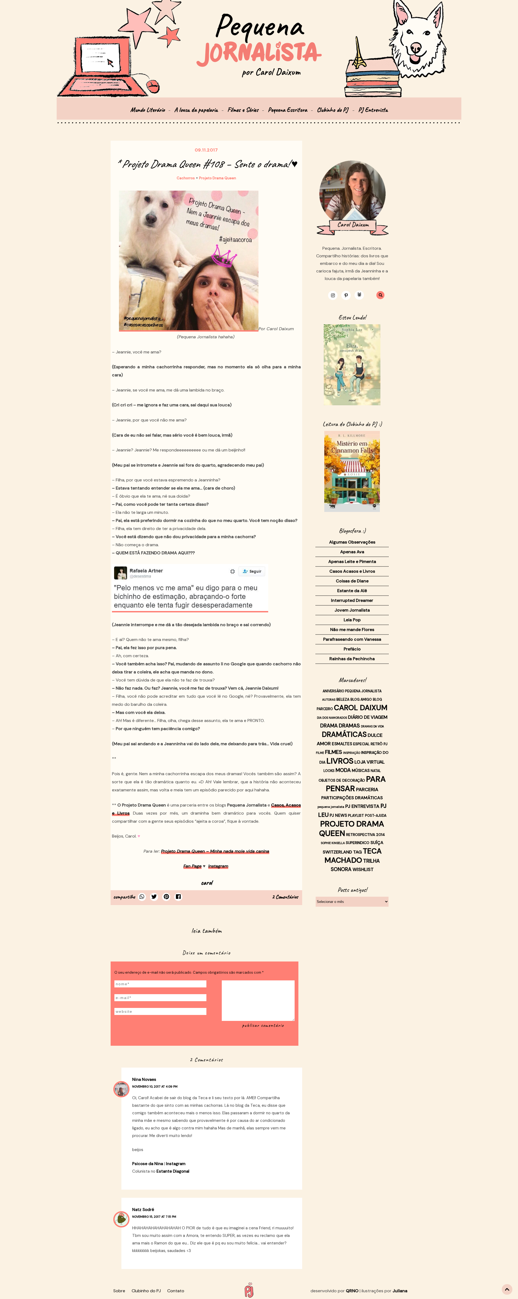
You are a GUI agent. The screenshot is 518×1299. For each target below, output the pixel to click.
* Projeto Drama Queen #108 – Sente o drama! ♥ (206, 164)
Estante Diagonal (172, 1171)
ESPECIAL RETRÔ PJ (370, 743)
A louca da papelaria (196, 110)
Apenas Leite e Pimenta (352, 561)
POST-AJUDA (375, 816)
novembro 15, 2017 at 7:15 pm (154, 1217)
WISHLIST (363, 869)
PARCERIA (367, 789)
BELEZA (342, 699)
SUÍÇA (376, 842)
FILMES (333, 751)
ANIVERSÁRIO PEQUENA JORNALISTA (352, 691)
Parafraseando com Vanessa (352, 639)
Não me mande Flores (352, 629)
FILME (320, 753)
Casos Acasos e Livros (352, 571)
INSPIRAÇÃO (351, 753)
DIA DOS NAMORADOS (332, 718)
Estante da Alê (352, 590)
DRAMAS (349, 725)
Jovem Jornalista (352, 610)
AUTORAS (328, 699)
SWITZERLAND (337, 852)
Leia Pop (352, 620)
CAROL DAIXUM (360, 707)
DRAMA (329, 726)
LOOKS (329, 771)
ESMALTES (342, 744)
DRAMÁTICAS (344, 734)
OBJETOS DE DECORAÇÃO (342, 780)
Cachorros (186, 178)
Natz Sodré (143, 1209)
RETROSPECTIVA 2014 (365, 834)
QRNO (352, 1291)
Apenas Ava (352, 552)
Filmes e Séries (242, 110)
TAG (357, 852)
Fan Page (192, 866)
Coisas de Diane (352, 581)
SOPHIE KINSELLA (333, 843)
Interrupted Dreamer (352, 600)
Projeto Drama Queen (217, 178)
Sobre (119, 1291)
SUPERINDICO (357, 842)
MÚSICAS (361, 770)
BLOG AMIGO (361, 699)
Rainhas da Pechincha (352, 659)
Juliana (400, 1291)
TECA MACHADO (353, 855)
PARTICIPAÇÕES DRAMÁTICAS (352, 798)
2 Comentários (285, 896)
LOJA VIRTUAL (370, 762)
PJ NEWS (338, 815)
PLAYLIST (356, 815)
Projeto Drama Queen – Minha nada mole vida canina (215, 851)
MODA (343, 770)
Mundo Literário (147, 110)
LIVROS (339, 761)
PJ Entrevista (373, 110)
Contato (175, 1291)
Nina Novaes (144, 1079)
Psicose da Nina (147, 1163)
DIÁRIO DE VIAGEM (367, 717)
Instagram (218, 866)
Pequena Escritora (287, 110)
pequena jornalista (331, 807)
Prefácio (352, 649)
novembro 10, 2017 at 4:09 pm (155, 1086)
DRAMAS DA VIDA (372, 726)
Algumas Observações (352, 542)
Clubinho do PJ (333, 110)
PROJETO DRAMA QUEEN (351, 828)
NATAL (376, 771)
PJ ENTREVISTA (362, 806)
